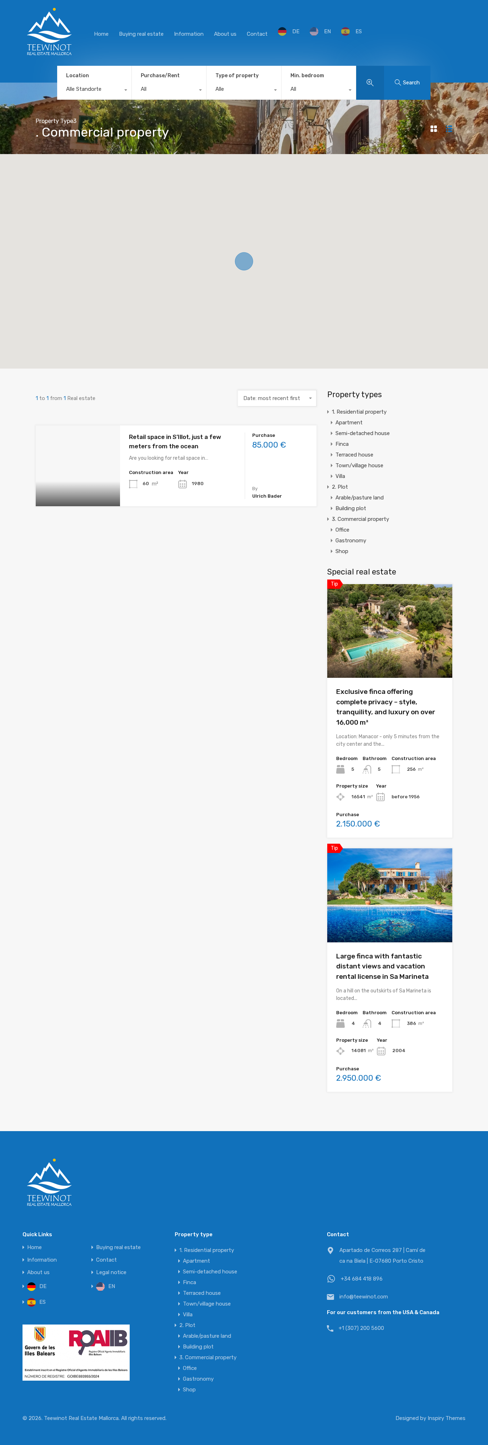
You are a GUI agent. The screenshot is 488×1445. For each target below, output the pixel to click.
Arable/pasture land (359, 497)
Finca (342, 444)
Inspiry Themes (446, 1418)
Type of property (237, 76)
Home (101, 34)
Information (189, 34)
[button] (244, 261)
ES (358, 31)
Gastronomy (350, 540)
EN (327, 31)
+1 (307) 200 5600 (361, 1328)
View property (77, 490)
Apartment (349, 422)
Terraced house (354, 455)
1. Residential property (359, 412)
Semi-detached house (362, 433)
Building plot (350, 508)
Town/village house (359, 465)
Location (77, 76)
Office (342, 530)
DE (295, 31)
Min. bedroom (307, 76)
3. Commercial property (360, 519)
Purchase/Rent (160, 76)
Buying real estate (141, 34)
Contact (257, 34)
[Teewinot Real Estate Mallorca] (49, 56)
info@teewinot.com (363, 1296)
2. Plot (340, 487)
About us (225, 34)
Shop (341, 551)
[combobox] (94, 90)
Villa (340, 476)
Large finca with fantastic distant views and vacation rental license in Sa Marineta (382, 966)
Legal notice (111, 1272)
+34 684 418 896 (362, 1279)
